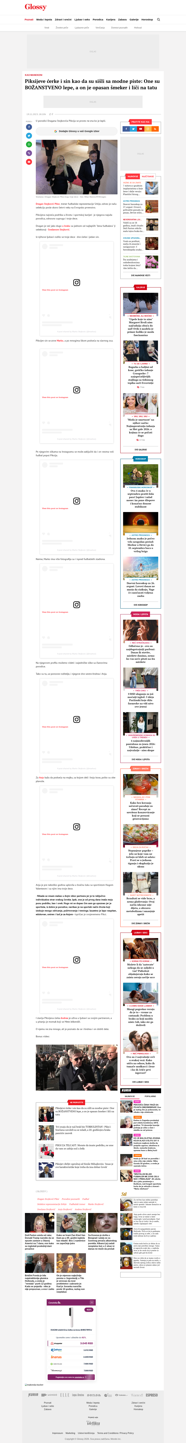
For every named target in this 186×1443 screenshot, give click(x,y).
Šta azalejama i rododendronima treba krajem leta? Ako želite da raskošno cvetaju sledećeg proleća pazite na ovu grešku (133, 263)
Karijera (110, 19)
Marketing (70, 1433)
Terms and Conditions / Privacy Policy (115, 1433)
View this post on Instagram (55, 290)
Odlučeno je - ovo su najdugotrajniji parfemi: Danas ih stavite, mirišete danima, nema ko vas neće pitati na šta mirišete (140, 654)
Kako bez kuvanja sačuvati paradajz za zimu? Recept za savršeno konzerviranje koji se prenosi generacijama (141, 810)
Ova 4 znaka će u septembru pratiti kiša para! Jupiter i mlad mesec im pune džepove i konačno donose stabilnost (140, 498)
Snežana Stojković (46, 1209)
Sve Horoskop (141, 605)
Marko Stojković (95, 1204)
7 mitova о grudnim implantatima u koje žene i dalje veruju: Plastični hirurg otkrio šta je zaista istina (133, 190)
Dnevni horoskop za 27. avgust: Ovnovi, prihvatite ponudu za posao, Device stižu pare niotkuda (133, 208)
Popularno (150, 1096)
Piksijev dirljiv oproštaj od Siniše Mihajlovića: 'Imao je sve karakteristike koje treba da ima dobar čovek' (84, 1165)
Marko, (61, 340)
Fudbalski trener (77, 1204)
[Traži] (158, 19)
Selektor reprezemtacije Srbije (51, 1204)
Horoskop (147, 19)
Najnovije (130, 1096)
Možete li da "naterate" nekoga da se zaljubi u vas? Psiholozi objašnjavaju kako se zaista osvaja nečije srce (140, 971)
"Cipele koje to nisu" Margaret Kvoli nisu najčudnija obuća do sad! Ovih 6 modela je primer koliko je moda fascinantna (140, 327)
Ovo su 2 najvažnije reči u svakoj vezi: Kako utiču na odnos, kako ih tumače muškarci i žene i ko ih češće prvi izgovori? (140, 1064)
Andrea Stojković (83, 1209)
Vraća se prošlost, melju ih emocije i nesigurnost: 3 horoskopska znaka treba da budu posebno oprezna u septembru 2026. (132, 245)
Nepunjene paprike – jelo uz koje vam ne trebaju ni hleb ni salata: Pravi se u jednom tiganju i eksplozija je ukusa (140, 858)
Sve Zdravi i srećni (141, 923)
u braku (66, 225)
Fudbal (85, 1198)
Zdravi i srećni (63, 19)
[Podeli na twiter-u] (29, 136)
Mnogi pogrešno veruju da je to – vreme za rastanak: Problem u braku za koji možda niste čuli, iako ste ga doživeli (141, 1017)
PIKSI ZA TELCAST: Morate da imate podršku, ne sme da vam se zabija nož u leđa (84, 1147)
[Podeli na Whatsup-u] (29, 144)
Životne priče (62, 28)
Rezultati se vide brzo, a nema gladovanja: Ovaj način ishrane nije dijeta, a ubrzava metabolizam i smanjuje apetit (140, 906)
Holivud (138, 28)
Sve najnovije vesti (140, 275)
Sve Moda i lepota (141, 759)
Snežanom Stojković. (59, 229)
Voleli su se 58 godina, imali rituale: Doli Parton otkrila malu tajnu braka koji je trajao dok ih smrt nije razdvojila (133, 227)
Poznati (29, 19)
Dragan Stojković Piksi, (48, 203)
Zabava (122, 19)
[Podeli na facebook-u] (29, 127)
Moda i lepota (44, 19)
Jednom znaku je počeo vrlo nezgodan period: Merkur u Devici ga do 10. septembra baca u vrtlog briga (141, 545)
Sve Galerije (141, 449)
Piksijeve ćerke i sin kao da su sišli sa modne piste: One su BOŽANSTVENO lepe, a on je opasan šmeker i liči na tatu (84, 1111)
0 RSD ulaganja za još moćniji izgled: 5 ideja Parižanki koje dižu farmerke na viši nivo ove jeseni (141, 700)
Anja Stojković (65, 1209)
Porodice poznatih (71, 1198)
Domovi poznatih (119, 28)
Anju (42, 777)
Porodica (98, 19)
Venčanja (100, 28)
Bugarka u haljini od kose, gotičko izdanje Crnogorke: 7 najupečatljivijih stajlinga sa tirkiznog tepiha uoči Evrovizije (141, 375)
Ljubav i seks (82, 19)
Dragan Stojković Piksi (48, 1198)
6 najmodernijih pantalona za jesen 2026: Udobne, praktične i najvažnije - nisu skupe (140, 745)
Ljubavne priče (82, 28)
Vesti (46, 28)
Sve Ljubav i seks (140, 1082)
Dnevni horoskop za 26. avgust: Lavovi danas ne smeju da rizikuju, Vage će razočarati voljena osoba (140, 589)
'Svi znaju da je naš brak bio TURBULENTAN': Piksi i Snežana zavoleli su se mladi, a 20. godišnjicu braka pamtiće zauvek (83, 1130)
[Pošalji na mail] (29, 162)
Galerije (134, 19)
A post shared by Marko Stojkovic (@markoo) (76, 331)
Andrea (64, 1018)
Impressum (57, 1433)
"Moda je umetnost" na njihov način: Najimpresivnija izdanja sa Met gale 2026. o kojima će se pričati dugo (140, 427)
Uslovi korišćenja (86, 1433)
